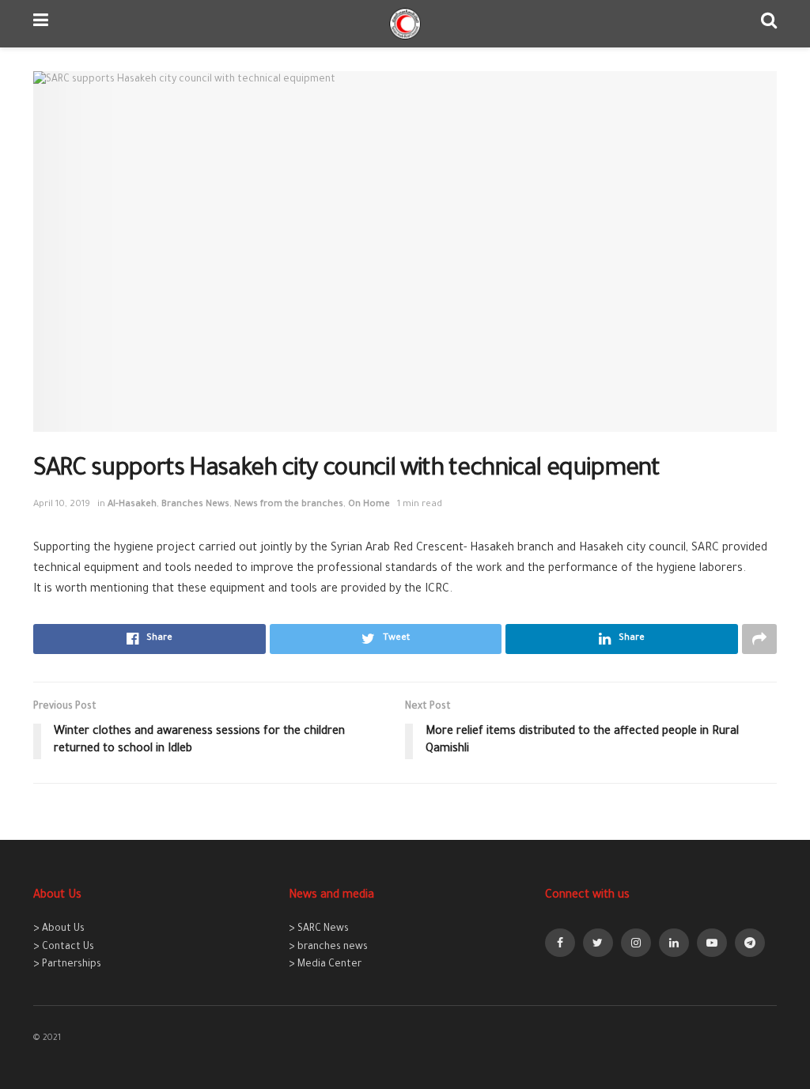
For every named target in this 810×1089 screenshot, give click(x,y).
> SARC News (319, 929)
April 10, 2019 (61, 505)
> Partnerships (67, 964)
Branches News (195, 505)
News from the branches (288, 505)
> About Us (59, 929)
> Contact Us (63, 947)
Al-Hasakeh (132, 505)
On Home (369, 505)
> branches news (328, 947)
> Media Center (325, 964)
